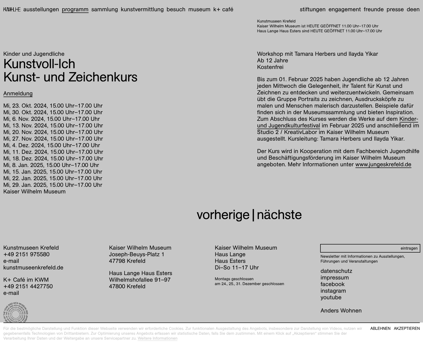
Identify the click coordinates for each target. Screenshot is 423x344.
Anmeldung (18, 93)
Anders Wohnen (341, 310)
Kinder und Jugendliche (34, 53)
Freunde (374, 9)
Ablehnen (380, 328)
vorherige (223, 214)
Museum (199, 9)
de (410, 9)
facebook (333, 284)
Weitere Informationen (157, 338)
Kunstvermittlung (142, 9)
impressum (335, 277)
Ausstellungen (41, 9)
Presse (395, 9)
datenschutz (336, 271)
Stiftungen (313, 9)
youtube (331, 297)
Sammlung (104, 9)
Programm (75, 9)
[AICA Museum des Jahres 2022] (53, 314)
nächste (279, 214)
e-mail (11, 261)
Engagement (345, 9)
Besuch (176, 9)
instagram (333, 290)
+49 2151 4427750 (28, 286)
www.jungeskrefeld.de (383, 164)
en (416, 9)
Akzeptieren (407, 328)
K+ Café (223, 9)
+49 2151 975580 (26, 254)
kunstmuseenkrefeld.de (33, 267)
